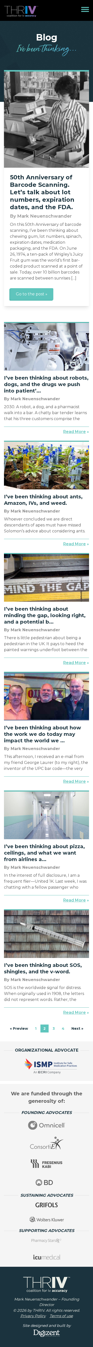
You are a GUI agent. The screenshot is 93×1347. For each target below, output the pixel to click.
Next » (77, 1028)
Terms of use (61, 1315)
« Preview (19, 1028)
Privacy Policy (33, 1315)
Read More (74, 431)
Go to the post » (31, 294)
